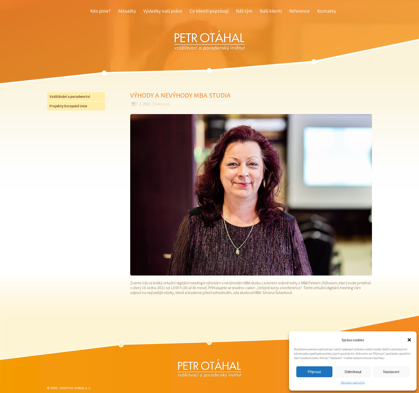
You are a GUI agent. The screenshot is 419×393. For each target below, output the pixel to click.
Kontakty (326, 11)
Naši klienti (271, 11)
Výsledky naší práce (162, 11)
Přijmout (314, 372)
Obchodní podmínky (353, 382)
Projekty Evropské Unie (68, 106)
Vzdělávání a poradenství (69, 96)
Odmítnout (353, 372)
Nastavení (391, 372)
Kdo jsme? (100, 11)
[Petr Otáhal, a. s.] (209, 368)
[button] (409, 339)
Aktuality (127, 11)
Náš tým (244, 11)
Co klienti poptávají (209, 11)
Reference (299, 11)
